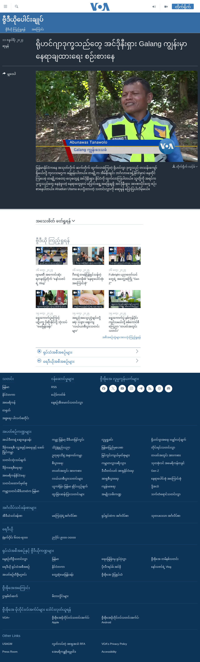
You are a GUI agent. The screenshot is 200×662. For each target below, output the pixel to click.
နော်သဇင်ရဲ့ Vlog (161, 566)
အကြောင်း (38, 29)
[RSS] (150, 388)
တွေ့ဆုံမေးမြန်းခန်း (63, 574)
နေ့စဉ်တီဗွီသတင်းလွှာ (14, 558)
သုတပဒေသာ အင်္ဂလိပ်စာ (165, 515)
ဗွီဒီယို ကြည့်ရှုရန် (15, 29)
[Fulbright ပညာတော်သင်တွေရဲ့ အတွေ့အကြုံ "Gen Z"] (125, 256)
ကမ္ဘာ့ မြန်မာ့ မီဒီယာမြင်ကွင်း (68, 439)
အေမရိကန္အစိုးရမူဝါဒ (64, 651)
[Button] (9, 75)
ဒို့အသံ (155, 486)
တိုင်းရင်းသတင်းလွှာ (163, 447)
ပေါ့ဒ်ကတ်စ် (58, 394)
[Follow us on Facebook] (103, 388)
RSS (54, 387)
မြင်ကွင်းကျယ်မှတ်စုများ (116, 455)
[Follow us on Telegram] (141, 388)
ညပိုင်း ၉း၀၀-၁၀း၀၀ (64, 537)
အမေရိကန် (8, 402)
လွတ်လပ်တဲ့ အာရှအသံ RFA (68, 644)
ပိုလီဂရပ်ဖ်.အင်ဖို (111, 566)
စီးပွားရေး (57, 463)
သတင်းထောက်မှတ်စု (14, 483)
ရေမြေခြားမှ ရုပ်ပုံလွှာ (114, 558)
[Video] (166, 7)
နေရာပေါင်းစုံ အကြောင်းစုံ (166, 478)
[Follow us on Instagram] (131, 388)
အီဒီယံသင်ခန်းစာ (12, 515)
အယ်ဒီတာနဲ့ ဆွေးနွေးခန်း (16, 439)
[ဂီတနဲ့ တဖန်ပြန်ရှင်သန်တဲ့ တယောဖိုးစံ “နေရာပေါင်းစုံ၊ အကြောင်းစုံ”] (88, 256)
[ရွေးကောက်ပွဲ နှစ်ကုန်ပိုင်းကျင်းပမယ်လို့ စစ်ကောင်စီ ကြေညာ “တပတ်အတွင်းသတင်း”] (125, 299)
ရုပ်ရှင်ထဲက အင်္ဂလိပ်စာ (115, 515)
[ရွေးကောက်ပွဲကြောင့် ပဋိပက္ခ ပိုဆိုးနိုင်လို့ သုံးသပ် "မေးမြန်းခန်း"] (52, 299)
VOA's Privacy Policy (114, 644)
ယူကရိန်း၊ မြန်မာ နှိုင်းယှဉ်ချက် (70, 486)
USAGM (7, 644)
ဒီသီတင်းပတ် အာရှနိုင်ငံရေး (118, 470)
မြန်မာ (5, 387)
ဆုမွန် (5, 46)
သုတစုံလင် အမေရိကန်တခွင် (168, 463)
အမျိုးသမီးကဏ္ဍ (111, 494)
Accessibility (109, 651)
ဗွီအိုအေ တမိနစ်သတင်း (165, 558)
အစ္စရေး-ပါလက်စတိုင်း (15, 418)
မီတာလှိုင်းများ (60, 596)
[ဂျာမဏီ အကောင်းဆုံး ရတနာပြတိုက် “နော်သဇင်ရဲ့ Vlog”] (52, 256)
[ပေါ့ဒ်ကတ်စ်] (159, 388)
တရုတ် (6, 410)
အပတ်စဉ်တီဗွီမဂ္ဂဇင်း (14, 574)
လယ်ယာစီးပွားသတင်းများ (67, 478)
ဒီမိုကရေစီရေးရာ (12, 467)
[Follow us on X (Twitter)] (113, 388)
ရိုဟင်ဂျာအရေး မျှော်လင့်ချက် (168, 439)
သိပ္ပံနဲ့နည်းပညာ (61, 447)
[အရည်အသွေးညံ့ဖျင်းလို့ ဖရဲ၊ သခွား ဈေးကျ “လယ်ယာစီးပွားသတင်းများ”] (88, 299)
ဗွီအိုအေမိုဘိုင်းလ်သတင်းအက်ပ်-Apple (71, 620)
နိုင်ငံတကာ (8, 394)
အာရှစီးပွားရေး (110, 478)
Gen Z (155, 470)
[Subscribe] (168, 388)
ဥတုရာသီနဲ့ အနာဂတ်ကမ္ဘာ (67, 455)
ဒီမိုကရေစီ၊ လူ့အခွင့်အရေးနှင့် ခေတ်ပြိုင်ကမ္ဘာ (23, 450)
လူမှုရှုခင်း (107, 439)
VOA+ (6, 617)
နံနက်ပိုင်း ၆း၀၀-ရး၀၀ (15, 537)
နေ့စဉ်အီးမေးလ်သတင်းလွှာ (67, 402)
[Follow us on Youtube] (122, 388)
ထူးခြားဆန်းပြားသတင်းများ (68, 494)
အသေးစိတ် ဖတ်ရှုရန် (54, 221)
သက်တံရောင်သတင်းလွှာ (165, 494)
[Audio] (154, 7)
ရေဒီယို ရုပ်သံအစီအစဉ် (16, 566)
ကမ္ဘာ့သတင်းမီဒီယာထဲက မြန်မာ (20, 491)
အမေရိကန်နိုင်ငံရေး (13, 475)
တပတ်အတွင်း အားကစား (67, 470)
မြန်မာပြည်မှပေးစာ (112, 447)
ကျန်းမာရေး (109, 486)
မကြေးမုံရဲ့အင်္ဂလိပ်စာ (64, 515)
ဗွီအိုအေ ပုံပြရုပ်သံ (112, 574)
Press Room (10, 651)
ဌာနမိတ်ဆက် (10, 596)
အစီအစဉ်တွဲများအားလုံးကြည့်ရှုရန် (121, 337)
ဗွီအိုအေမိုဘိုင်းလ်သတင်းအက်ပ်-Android (120, 620)
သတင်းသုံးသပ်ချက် (14, 460)
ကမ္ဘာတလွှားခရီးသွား (114, 463)
